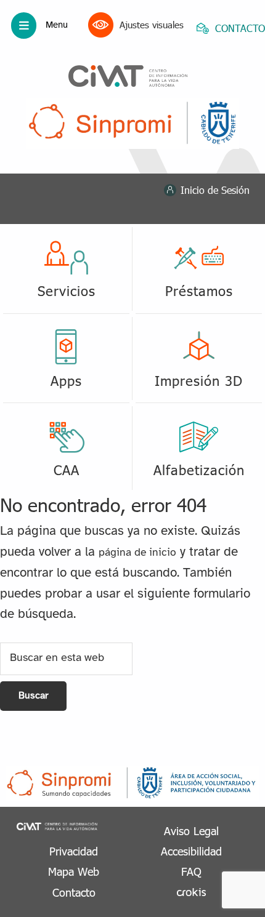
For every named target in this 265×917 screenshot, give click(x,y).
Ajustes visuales (152, 24)
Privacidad (73, 851)
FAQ (191, 871)
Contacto (74, 892)
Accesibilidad (191, 851)
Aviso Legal (191, 830)
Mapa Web (73, 871)
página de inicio (137, 552)
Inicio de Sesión (215, 189)
